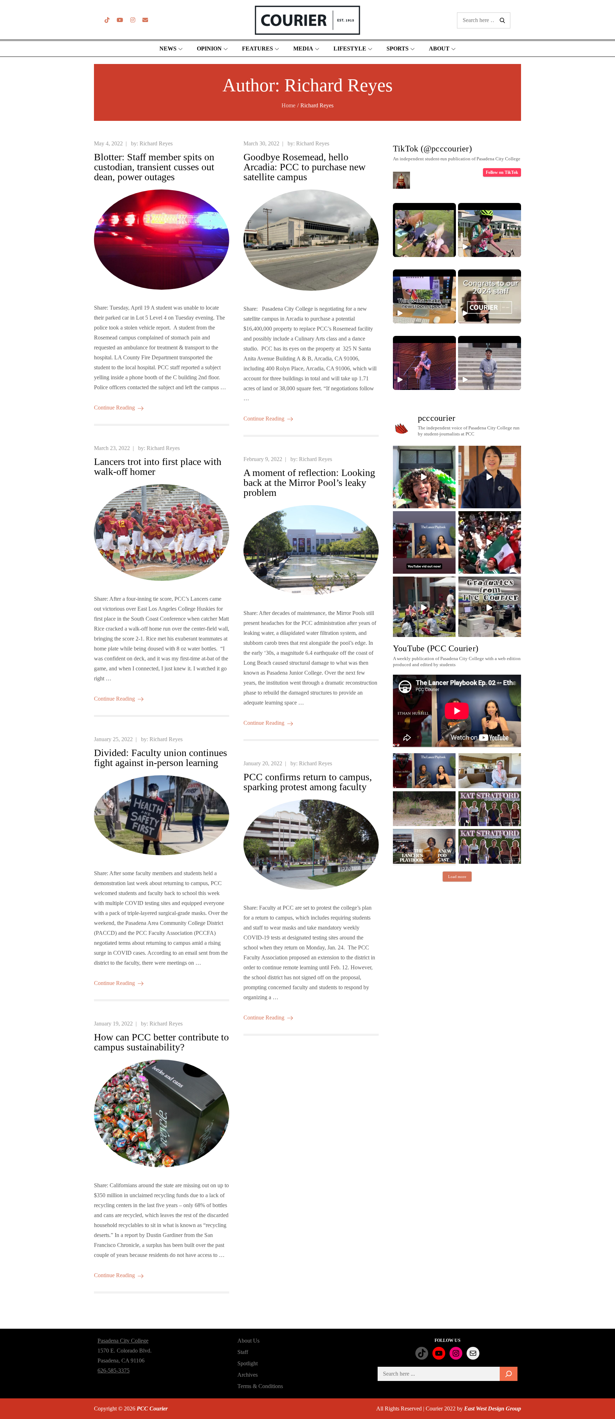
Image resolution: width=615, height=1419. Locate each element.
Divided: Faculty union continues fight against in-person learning (160, 757)
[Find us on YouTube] (120, 20)
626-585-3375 (114, 1370)
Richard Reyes (156, 143)
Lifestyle (349, 48)
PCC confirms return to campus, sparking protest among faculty (307, 781)
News (168, 48)
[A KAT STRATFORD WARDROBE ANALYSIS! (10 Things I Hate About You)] (489, 846)
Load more (457, 876)
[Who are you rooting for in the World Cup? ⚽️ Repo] (489, 542)
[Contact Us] (145, 20)
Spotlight (247, 1363)
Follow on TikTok (502, 172)
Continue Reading (114, 408)
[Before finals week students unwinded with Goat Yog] (424, 608)
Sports (398, 48)
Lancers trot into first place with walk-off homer (157, 466)
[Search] (508, 1374)
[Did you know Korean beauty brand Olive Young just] (424, 477)
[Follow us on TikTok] (107, 20)
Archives (247, 1375)
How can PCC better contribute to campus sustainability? (161, 1042)
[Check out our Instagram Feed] (132, 20)
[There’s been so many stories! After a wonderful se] (489, 608)
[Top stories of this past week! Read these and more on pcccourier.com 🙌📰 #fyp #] (489, 363)
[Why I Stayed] (489, 770)
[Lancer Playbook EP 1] (424, 846)
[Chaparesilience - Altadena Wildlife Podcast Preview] (424, 808)
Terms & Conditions (260, 1386)
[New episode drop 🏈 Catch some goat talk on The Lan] (424, 542)
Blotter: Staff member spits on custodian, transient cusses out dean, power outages (154, 166)
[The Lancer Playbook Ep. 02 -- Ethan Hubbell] (424, 770)
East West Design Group (492, 1408)
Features (257, 48)
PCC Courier (152, 1408)
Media (303, 48)
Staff (242, 1352)
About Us (248, 1341)
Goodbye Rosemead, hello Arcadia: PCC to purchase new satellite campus (304, 166)
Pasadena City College (123, 1341)
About (439, 48)
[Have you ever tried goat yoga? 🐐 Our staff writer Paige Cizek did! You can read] (424, 230)
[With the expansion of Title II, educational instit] (489, 477)
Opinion (209, 48)
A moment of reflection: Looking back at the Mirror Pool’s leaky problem (309, 482)
